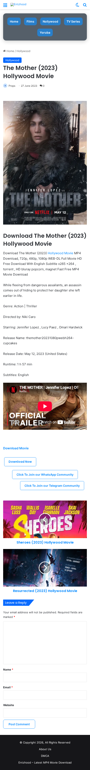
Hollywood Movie (60, 253)
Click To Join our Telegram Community (52, 485)
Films (30, 21)
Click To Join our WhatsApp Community (45, 474)
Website (8, 705)
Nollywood (50, 21)
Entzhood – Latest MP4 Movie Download (45, 762)
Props (12, 85)
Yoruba (45, 32)
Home (14, 21)
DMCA (45, 755)
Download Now (20, 462)
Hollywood (23, 51)
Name (8, 669)
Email (8, 687)
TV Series (73, 21)
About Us (45, 749)
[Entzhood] (18, 4)
